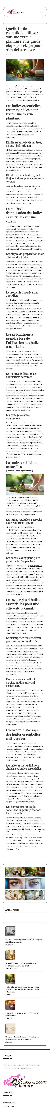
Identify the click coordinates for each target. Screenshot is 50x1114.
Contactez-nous (9, 1106)
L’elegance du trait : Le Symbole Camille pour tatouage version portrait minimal (22, 1038)
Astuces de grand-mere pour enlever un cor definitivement (22, 1014)
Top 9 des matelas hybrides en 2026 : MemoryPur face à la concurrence (23, 940)
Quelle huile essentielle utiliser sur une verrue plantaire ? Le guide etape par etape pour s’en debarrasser (22, 989)
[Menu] (42, 11)
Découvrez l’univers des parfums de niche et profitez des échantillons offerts (21, 964)
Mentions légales (9, 1102)
